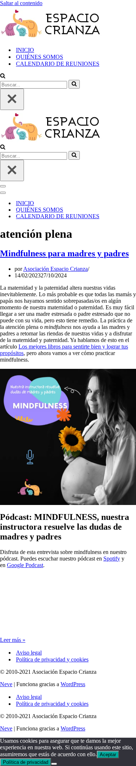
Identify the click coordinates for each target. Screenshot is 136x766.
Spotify (111, 558)
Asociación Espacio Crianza (55, 269)
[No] (54, 764)
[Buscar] (2, 76)
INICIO (25, 50)
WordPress (73, 684)
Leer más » (12, 640)
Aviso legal (29, 652)
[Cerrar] (12, 99)
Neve (6, 684)
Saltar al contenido (21, 3)
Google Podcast (25, 565)
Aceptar (108, 754)
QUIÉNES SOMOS (39, 57)
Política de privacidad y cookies (52, 659)
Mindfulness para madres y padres (64, 253)
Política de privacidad (25, 762)
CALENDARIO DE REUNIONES (57, 64)
